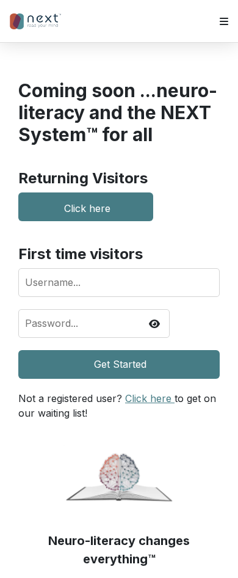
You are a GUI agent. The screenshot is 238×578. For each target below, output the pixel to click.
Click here (87, 207)
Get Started (120, 364)
